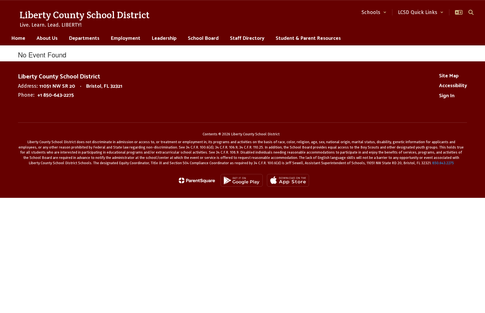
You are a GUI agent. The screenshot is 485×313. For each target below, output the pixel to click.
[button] (374, 12)
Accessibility (453, 86)
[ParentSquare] (196, 180)
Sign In (446, 96)
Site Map (449, 76)
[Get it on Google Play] (242, 180)
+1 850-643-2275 (55, 95)
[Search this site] (471, 12)
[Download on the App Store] (288, 180)
